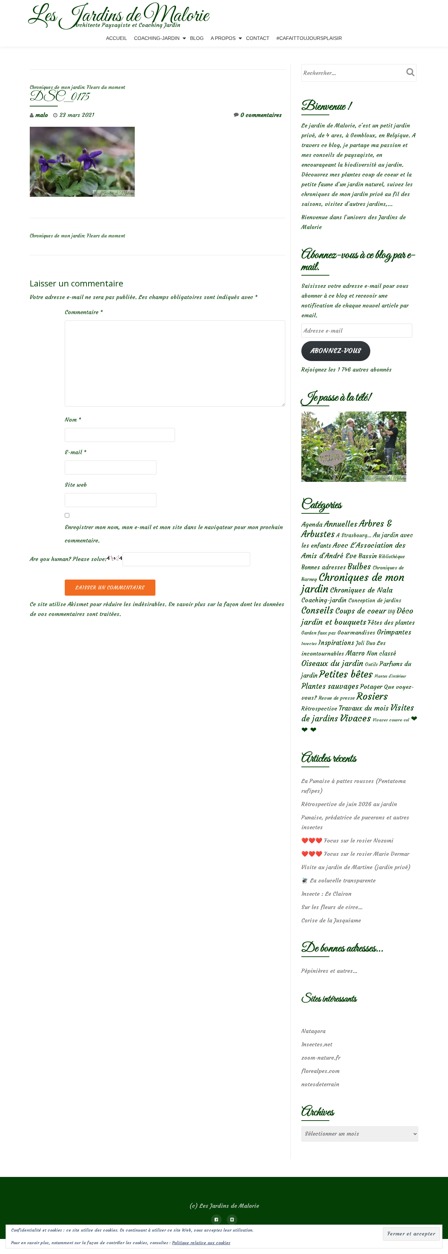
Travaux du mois (363, 708)
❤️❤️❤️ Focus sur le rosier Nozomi (347, 840)
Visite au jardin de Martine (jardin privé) (356, 867)
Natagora (313, 1030)
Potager (371, 687)
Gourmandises (356, 632)
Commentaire (84, 312)
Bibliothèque (392, 557)
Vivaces (355, 718)
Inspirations (336, 643)
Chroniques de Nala (361, 590)
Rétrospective (319, 708)
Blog (197, 38)
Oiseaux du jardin (332, 663)
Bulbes (359, 566)
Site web (76, 484)
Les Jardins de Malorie (118, 16)
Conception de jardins (374, 600)
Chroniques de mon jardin (352, 583)
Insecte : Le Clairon (326, 893)
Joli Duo (365, 643)
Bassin (367, 556)
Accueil (116, 38)
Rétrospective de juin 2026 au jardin (349, 804)
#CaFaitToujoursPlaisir (309, 38)
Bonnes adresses (323, 567)
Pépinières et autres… (329, 970)
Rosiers (372, 696)
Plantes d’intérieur (390, 676)
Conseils (317, 610)
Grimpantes (394, 632)
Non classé (381, 653)
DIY (391, 612)
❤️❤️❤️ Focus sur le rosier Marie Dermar (355, 853)
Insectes (309, 643)
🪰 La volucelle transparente (338, 880)
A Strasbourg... (353, 535)
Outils (371, 664)
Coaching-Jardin (157, 38)
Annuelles (340, 524)
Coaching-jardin (323, 600)
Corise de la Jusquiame (331, 920)
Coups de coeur (360, 611)
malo (41, 114)
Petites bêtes (346, 674)
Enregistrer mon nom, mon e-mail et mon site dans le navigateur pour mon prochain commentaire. (174, 534)
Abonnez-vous (335, 351)
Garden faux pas (318, 633)
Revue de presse (336, 698)
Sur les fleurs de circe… (332, 906)
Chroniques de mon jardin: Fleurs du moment (77, 87)
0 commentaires (261, 114)
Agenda (311, 524)
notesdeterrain (320, 1084)
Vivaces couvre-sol (391, 720)
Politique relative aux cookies (201, 1242)
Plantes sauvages (329, 686)
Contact (258, 38)
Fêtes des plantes (391, 622)
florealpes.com (320, 1070)
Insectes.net (316, 1044)
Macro (355, 653)
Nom (73, 419)
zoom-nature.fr (320, 1057)
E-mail (75, 452)
